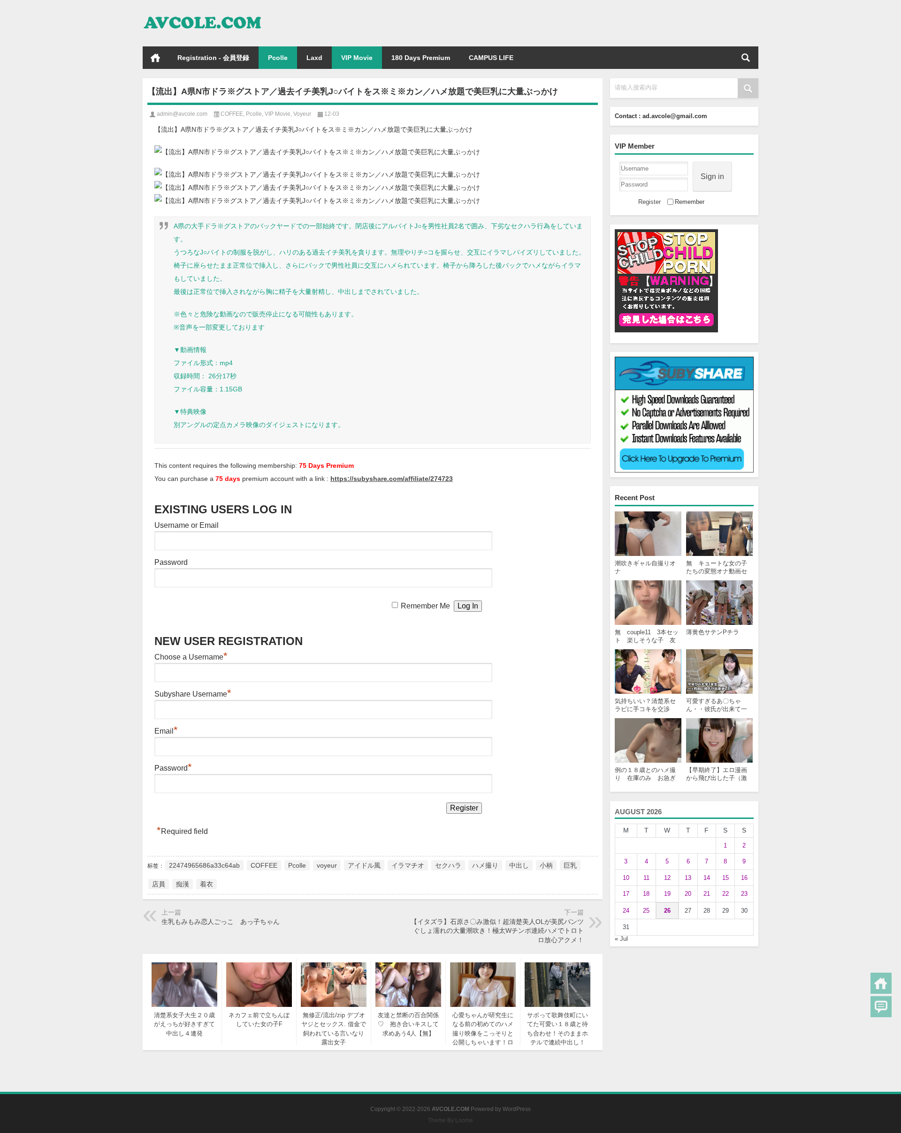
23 (744, 893)
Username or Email (186, 525)
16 (744, 877)
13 (688, 877)
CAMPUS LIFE (491, 57)
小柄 (546, 865)
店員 (158, 884)
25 (646, 910)
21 (706, 893)
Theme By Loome (450, 1120)
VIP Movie (357, 57)
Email (166, 731)
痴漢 (182, 884)
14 (706, 877)
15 (725, 877)
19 (667, 893)
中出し (519, 865)
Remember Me (425, 606)
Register (649, 201)
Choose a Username (191, 657)
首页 (155, 57)
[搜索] (745, 57)
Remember (689, 201)
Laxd (314, 57)
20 (688, 893)
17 (626, 893)
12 (667, 877)
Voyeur (302, 114)
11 (646, 877)
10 (626, 877)
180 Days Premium (420, 57)
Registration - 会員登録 (213, 57)
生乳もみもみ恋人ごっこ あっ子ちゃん (220, 921)
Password (171, 562)
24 (626, 910)
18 (646, 893)
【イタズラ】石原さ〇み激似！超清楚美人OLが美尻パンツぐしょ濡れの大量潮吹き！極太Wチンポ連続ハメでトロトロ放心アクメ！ (497, 931)
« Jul (621, 938)
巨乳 (570, 865)
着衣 (206, 884)
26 (667, 910)
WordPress (517, 1109)
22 (725, 893)
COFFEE (232, 114)
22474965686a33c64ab (204, 865)
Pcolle (278, 57)
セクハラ (448, 865)
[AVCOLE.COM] (203, 12)
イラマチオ (407, 865)
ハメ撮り (485, 865)
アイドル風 (364, 865)
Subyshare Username (192, 694)
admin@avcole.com (182, 114)
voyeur (327, 865)
